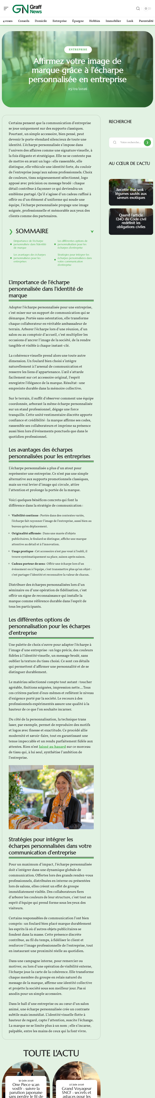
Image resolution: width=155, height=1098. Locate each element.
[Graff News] (27, 8)
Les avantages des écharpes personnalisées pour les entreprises (30, 258)
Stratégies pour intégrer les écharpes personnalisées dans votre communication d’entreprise (75, 259)
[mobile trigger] (7, 8)
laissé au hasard (52, 746)
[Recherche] (138, 9)
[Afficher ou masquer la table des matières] (71, 232)
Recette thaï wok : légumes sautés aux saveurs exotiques (131, 193)
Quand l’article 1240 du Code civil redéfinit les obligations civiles (131, 221)
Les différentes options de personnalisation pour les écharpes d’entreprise (73, 244)
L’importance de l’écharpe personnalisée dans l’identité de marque (30, 244)
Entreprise (78, 49)
